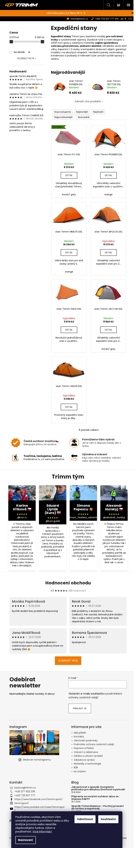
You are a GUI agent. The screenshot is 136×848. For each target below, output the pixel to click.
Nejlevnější (82, 111)
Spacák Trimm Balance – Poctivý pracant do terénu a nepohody (97, 807)
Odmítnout (85, 819)
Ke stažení (80, 771)
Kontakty (79, 736)
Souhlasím (108, 819)
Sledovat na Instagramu (37, 759)
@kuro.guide (53, 521)
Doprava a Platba (84, 748)
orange (108, 194)
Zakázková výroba (84, 760)
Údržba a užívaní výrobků (88, 756)
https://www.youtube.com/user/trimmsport (39, 808)
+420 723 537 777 (24, 795)
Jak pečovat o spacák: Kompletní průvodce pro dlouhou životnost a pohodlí (98, 788)
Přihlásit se (80, 708)
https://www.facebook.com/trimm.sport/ (38, 799)
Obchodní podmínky (86, 740)
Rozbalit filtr (25, 58)
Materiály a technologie (87, 763)
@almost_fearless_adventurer (83, 517)
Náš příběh (80, 732)
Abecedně (83, 117)
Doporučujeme (62, 111)
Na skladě (22, 52)
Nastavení (25, 840)
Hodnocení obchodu (68, 583)
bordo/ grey (69, 194)
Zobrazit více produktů (88, 101)
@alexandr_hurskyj (114, 517)
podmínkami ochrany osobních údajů (95, 695)
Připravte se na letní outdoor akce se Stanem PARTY (95, 797)
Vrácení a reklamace (86, 752)
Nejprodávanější (63, 117)
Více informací (42, 831)
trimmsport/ (21, 803)
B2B (76, 767)
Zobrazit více (68, 660)
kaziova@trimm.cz (25, 787)
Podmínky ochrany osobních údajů (94, 744)
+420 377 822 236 (24, 791)
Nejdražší (98, 111)
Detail (69, 175)
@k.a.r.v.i (22, 517)
